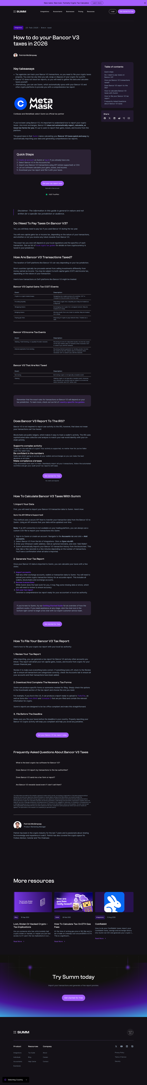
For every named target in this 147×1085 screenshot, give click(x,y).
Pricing (80, 11)
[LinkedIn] (114, 118)
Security (117, 1061)
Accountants (57, 11)
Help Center (32, 1061)
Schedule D (46, 698)
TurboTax (82, 696)
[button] (52, 762)
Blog (29, 1057)
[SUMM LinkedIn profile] (127, 1046)
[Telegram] (124, 118)
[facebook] (105, 118)
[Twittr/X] (109, 118)
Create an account (26, 160)
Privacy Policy (119, 1052)
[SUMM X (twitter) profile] (116, 1046)
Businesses (70, 11)
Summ (35, 136)
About (45, 1053)
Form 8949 (33, 698)
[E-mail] (129, 118)
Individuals (17, 1057)
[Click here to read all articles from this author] (52, 830)
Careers (45, 1057)
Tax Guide (31, 1053)
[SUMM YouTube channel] (121, 1046)
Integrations (44, 11)
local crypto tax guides (45, 245)
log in (47, 160)
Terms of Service (120, 1057)
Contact (45, 1061)
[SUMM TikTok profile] (132, 1046)
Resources (90, 11)
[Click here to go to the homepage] (20, 11)
